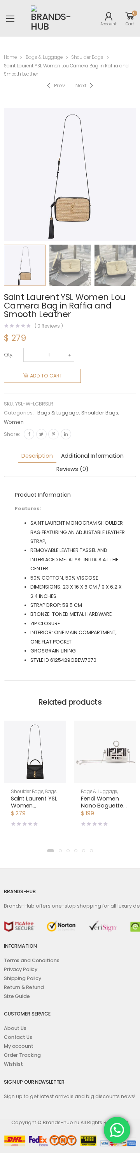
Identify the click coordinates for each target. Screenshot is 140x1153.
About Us (15, 1028)
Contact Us (18, 1037)
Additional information (92, 456)
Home (10, 57)
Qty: (8, 354)
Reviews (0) (72, 469)
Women (14, 422)
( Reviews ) (49, 326)
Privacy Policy (20, 969)
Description (36, 456)
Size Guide (17, 996)
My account (18, 1046)
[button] (35, 776)
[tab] (37, 456)
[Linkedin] (66, 434)
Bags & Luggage (44, 57)
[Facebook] (29, 434)
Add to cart (46, 375)
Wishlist (13, 1064)
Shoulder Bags (87, 57)
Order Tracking (22, 1055)
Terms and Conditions (31, 960)
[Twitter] (41, 434)
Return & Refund (24, 987)
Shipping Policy (22, 978)
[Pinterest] (53, 434)
